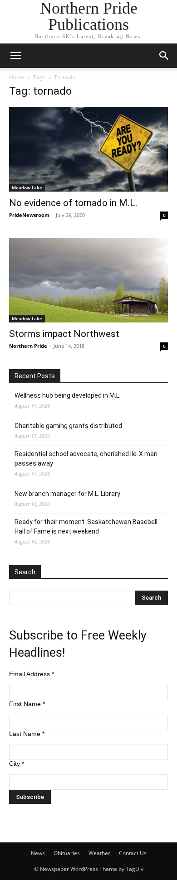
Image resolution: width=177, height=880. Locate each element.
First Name (27, 703)
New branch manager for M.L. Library (67, 493)
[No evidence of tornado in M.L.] (88, 149)
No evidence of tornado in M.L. (73, 202)
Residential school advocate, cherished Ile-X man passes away (86, 458)
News (38, 853)
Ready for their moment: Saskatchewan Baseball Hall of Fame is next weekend (86, 526)
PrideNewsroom (29, 215)
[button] (15, 55)
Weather (99, 853)
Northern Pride (28, 345)
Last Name (26, 733)
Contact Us (133, 853)
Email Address (31, 674)
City (16, 763)
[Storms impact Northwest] (88, 280)
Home (17, 77)
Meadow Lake (27, 187)
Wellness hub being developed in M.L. (68, 395)
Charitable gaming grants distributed (68, 425)
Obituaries (67, 853)
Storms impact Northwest (64, 333)
